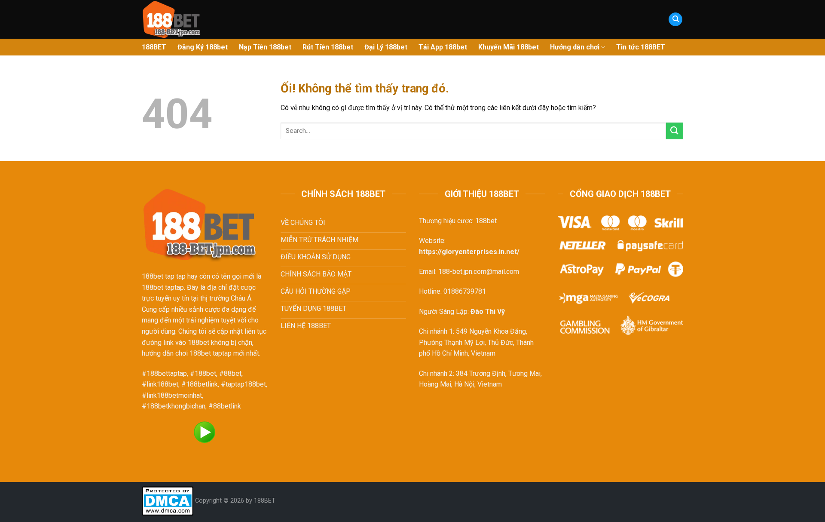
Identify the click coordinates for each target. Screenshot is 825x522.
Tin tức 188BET (640, 47)
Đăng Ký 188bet (202, 47)
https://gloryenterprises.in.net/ (469, 252)
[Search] (675, 19)
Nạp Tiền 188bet (265, 47)
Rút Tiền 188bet (327, 47)
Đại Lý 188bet (385, 47)
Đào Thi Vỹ (488, 311)
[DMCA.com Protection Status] (167, 500)
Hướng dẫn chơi (574, 47)
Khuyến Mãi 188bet (508, 47)
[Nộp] (674, 131)
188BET (154, 47)
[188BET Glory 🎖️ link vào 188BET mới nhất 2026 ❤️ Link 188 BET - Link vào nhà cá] (230, 19)
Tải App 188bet (443, 47)
